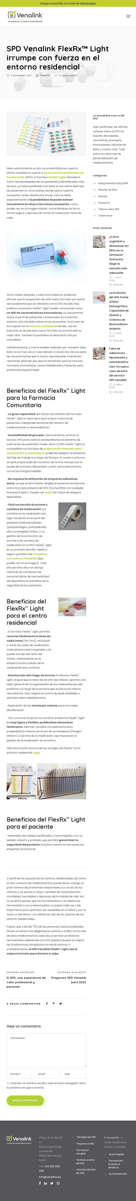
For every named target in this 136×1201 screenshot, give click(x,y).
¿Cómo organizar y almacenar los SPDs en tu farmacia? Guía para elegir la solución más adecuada (119, 255)
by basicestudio (118, 1173)
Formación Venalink (82, 1151)
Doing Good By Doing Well (113, 183)
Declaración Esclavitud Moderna (115, 1164)
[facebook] (40, 1183)
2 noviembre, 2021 (21, 75)
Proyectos (104, 202)
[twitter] (51, 1183)
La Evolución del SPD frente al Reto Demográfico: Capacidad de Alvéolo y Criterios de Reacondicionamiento (119, 311)
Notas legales (116, 1154)
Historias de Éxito (107, 189)
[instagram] (58, 1183)
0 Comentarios (68, 75)
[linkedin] (45, 1183)
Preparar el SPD (85, 1143)
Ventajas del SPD (86, 1137)
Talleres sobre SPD (108, 209)
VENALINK (45, 75)
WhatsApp (87, 3)
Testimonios (105, 215)
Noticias (102, 196)
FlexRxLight (57, 177)
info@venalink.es (50, 1177)
